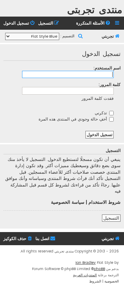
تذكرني (101, 113)
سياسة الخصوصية (67, 202)
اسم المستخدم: (107, 68)
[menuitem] (93, 23)
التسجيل (111, 218)
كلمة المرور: (110, 84)
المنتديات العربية (85, 275)
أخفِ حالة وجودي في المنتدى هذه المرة (73, 119)
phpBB (99, 268)
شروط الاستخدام (105, 202)
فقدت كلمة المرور (98, 98)
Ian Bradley (85, 262)
